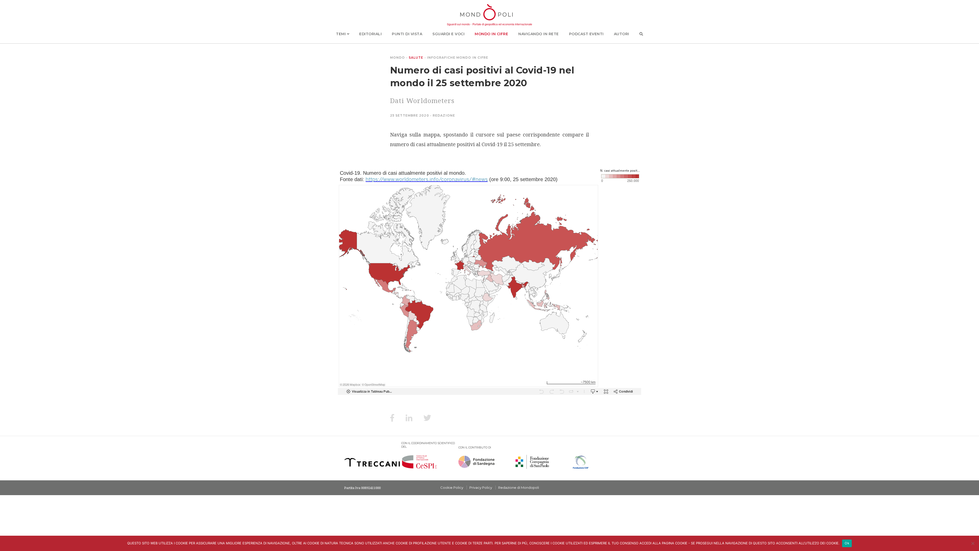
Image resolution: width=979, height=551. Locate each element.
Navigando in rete (538, 34)
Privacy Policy (480, 487)
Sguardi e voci (448, 34)
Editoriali (370, 34)
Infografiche (441, 57)
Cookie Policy (451, 487)
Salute (416, 57)
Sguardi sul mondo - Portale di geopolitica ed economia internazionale (489, 24)
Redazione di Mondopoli (518, 487)
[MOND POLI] (489, 20)
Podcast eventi (586, 34)
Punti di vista (407, 34)
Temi (341, 34)
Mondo (397, 57)
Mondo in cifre (491, 34)
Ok (847, 543)
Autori (621, 34)
